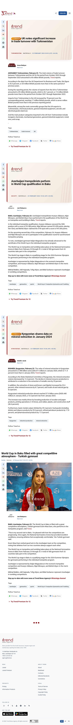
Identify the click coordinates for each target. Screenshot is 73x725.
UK (35, 131)
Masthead (41, 670)
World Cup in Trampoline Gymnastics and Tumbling (53, 284)
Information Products (8, 689)
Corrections (41, 679)
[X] (12, 705)
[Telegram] (20, 705)
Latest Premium (7, 670)
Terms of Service (43, 686)
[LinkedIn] (25, 705)
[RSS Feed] (29, 705)
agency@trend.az (7, 658)
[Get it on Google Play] (21, 714)
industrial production (26, 420)
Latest (4, 667)
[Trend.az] (8, 13)
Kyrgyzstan (13, 420)
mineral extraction (41, 420)
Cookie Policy (42, 695)
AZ (65, 721)
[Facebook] (8, 705)
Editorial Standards (43, 676)
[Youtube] (16, 705)
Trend (52, 78)
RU (69, 721)
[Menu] (70, 13)
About (40, 667)
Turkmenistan (14, 131)
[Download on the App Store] (8, 714)
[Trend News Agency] (7, 640)
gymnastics (23, 284)
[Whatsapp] (4, 705)
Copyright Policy (43, 692)
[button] (3, 22)
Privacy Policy (42, 689)
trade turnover (26, 131)
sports (32, 284)
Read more (20, 67)
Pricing (4, 686)
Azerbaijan (13, 284)
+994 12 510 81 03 (7, 655)
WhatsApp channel (58, 276)
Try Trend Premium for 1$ (20, 146)
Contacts (40, 673)
